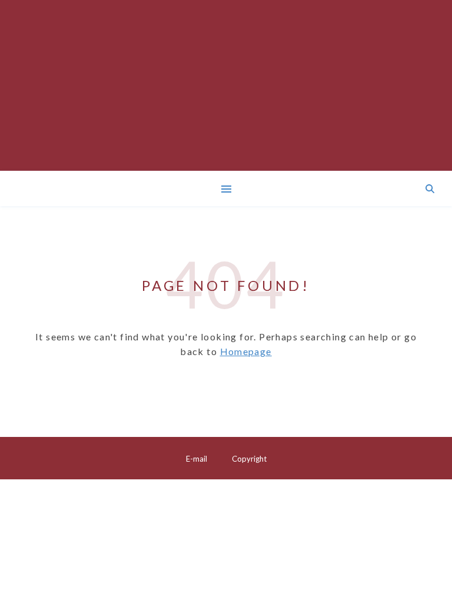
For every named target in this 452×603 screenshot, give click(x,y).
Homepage (246, 351)
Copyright (249, 458)
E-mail (196, 458)
